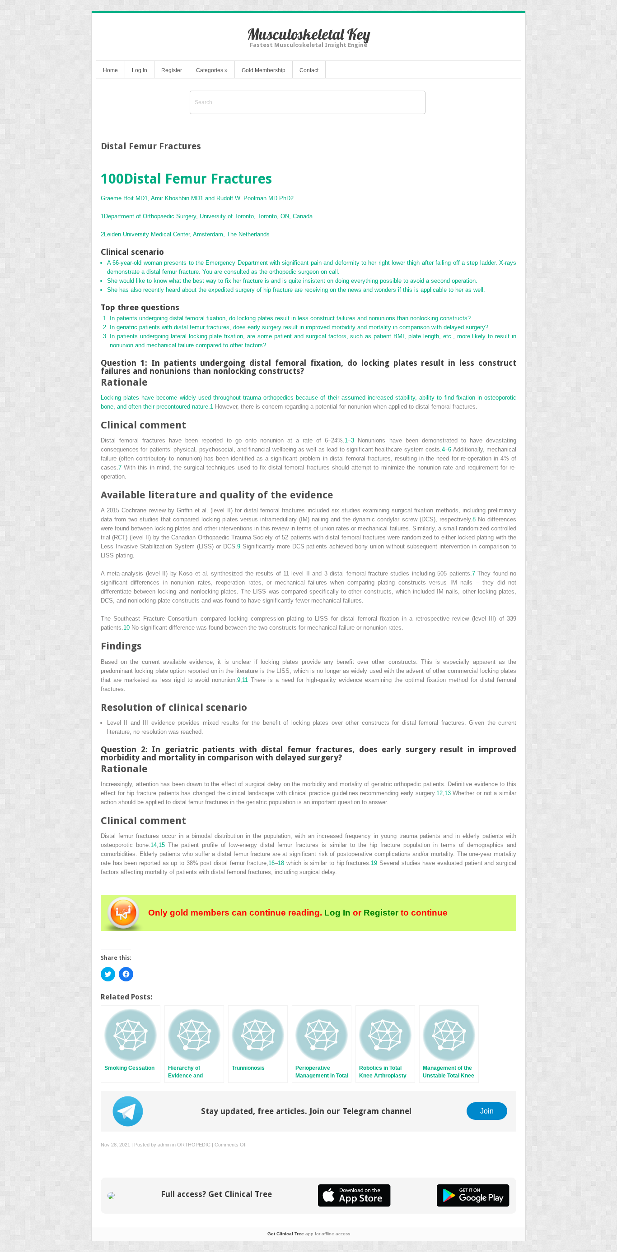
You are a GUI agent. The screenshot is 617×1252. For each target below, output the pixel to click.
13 (447, 793)
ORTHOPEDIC (193, 1144)
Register (171, 70)
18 (281, 863)
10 (126, 627)
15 (162, 845)
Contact (308, 70)
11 (245, 680)
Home (110, 70)
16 (271, 863)
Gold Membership (263, 70)
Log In (139, 70)
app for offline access (308, 1233)
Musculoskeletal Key (308, 34)
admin (164, 1144)
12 (439, 793)
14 (153, 845)
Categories (212, 70)
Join (487, 1111)
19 (374, 863)
